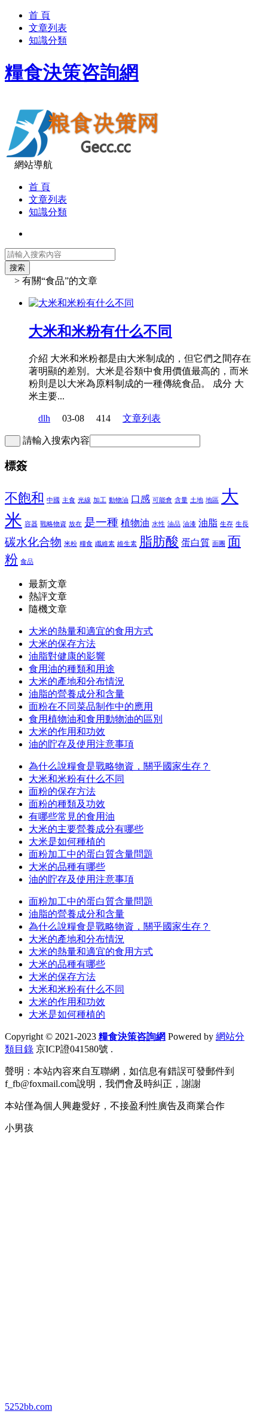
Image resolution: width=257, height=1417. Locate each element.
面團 (218, 543)
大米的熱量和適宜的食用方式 (91, 631)
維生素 (127, 543)
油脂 (208, 523)
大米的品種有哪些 (67, 867)
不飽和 (24, 497)
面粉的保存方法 (62, 791)
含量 (181, 500)
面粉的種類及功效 (67, 804)
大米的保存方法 (62, 644)
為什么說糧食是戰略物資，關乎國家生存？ (119, 766)
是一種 (101, 522)
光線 (84, 500)
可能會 (162, 500)
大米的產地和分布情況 (76, 681)
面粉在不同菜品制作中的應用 (91, 706)
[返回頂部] (8, 1139)
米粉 (70, 543)
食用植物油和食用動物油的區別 (96, 719)
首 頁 (39, 15)
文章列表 (48, 28)
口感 (140, 499)
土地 (196, 500)
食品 (26, 561)
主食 (68, 500)
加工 (99, 500)
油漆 (189, 524)
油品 (173, 524)
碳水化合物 (33, 542)
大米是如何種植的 (67, 841)
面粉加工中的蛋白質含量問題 (91, 854)
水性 (158, 524)
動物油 (118, 500)
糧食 (86, 543)
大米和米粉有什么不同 (100, 331)
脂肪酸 (159, 541)
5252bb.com (28, 1406)
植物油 (135, 523)
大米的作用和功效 (67, 731)
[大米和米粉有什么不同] (81, 303)
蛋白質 (195, 543)
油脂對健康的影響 (67, 656)
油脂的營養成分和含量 (76, 694)
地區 (212, 500)
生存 (226, 524)
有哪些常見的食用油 (72, 816)
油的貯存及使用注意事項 (81, 744)
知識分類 (48, 40)
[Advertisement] (128, 1272)
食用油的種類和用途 (72, 669)
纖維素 (105, 543)
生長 (242, 524)
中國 (53, 500)
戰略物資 (53, 524)
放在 (75, 524)
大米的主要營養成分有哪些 (86, 829)
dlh (44, 418)
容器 (31, 524)
